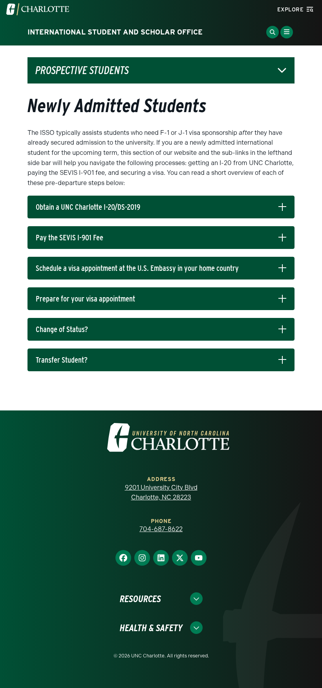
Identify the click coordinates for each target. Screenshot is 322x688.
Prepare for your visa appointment (85, 298)
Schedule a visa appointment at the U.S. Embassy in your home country (137, 268)
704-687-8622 (161, 529)
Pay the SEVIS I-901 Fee (69, 237)
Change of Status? (62, 329)
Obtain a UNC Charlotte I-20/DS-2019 (88, 207)
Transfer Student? (62, 360)
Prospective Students (82, 70)
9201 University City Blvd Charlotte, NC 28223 (161, 492)
